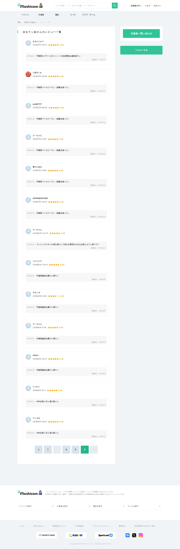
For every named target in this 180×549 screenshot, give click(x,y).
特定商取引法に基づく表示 (145, 526)
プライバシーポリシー (101, 526)
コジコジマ (37, 261)
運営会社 (122, 526)
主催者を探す (62, 506)
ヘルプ (147, 5)
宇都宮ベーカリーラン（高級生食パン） (53, 87)
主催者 (41, 14)
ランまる (36, 418)
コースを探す (133, 506)
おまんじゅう (38, 41)
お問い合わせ (38, 526)
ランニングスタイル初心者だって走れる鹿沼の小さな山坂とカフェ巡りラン (68, 244)
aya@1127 (37, 104)
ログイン (157, 5)
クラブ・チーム (88, 14)
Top (19, 22)
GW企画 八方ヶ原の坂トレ (48, 401)
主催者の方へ (136, 5)
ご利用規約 (79, 526)
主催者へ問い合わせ (141, 33)
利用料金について (59, 526)
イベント (25, 14)
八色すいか (37, 73)
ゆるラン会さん (30, 22)
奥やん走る (37, 167)
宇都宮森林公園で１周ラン (48, 276)
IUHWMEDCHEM (40, 198)
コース (73, 14)
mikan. (36, 355)
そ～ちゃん (37, 135)
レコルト (36, 387)
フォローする (141, 50)
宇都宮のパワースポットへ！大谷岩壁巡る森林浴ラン (59, 56)
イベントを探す (25, 506)
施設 (57, 14)
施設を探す (97, 506)
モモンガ (36, 292)
